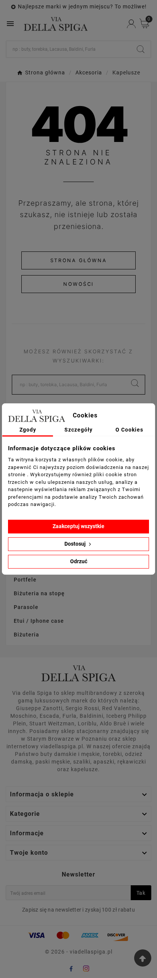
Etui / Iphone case (39, 621)
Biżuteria (26, 635)
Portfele (25, 580)
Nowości (78, 284)
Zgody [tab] (27, 430)
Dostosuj (75, 544)
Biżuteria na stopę (39, 593)
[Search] (140, 49)
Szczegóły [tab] (78, 430)
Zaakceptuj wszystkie (78, 526)
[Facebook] (71, 968)
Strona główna (78, 260)
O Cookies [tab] (129, 430)
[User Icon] (131, 23)
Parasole (26, 607)
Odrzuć (78, 561)
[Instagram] (86, 968)
